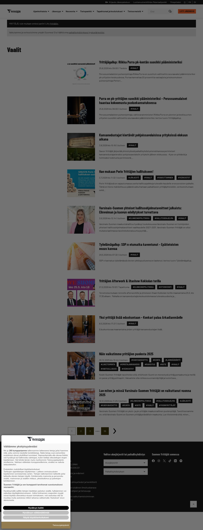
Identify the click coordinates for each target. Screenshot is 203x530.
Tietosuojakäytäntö (61, 525)
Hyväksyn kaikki (36, 508)
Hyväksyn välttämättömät (36, 512)
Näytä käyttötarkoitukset (36, 517)
